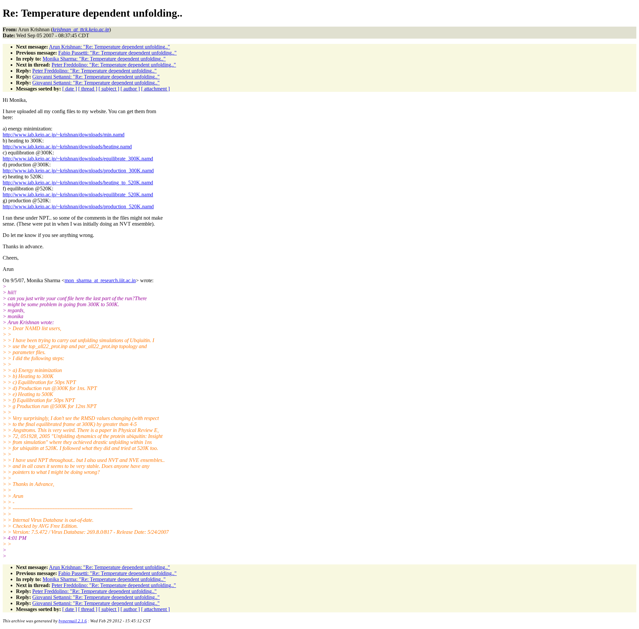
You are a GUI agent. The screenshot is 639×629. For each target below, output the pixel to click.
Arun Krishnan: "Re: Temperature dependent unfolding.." (109, 47)
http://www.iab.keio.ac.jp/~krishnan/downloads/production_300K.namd (78, 170)
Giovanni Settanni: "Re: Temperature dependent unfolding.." (96, 77)
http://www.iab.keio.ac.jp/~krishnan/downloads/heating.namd (67, 146)
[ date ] (69, 89)
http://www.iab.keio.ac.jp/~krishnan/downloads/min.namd (63, 134)
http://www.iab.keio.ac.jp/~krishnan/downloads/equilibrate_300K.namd (78, 158)
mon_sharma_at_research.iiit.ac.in (100, 280)
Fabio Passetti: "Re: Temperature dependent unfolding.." (117, 53)
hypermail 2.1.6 (73, 620)
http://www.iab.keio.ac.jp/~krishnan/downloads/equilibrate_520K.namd (78, 194)
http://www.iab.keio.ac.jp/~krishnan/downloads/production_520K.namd (78, 206)
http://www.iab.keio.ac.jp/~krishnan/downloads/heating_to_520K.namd (78, 182)
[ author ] (130, 89)
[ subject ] (109, 89)
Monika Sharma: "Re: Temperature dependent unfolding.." (104, 59)
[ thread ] (87, 89)
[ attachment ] (155, 89)
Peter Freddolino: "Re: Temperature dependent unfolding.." (114, 65)
